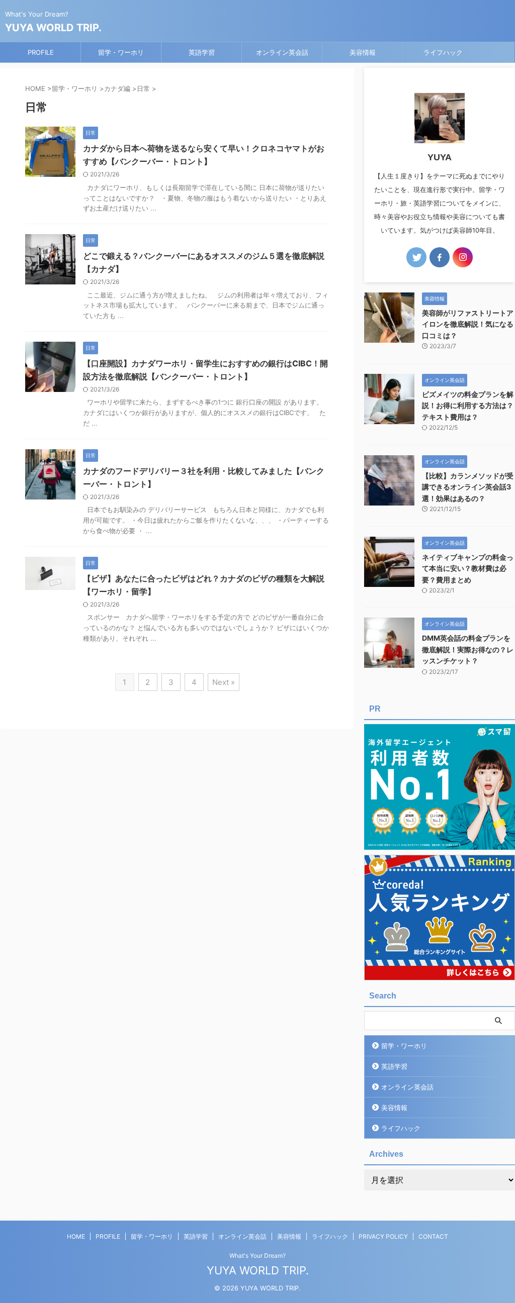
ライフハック (443, 52)
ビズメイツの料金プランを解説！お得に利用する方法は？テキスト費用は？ (467, 405)
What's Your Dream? (257, 1255)
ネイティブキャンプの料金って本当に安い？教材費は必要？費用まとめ (467, 568)
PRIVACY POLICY (383, 1236)
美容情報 (363, 52)
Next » (223, 682)
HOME (76, 1236)
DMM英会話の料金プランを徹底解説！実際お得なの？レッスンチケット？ (467, 649)
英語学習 (202, 52)
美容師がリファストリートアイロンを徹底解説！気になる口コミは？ (467, 324)
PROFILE (41, 52)
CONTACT (433, 1236)
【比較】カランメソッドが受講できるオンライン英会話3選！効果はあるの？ (467, 487)
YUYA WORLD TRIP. (53, 28)
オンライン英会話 (282, 52)
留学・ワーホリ (121, 52)
